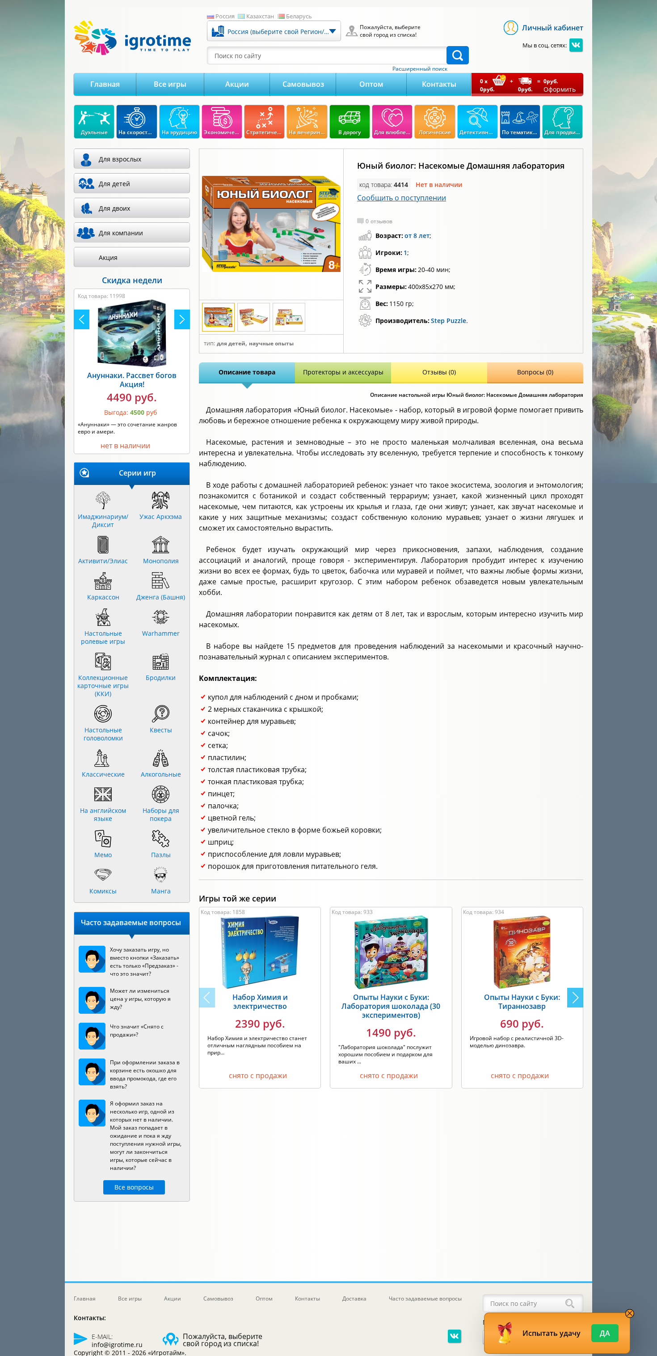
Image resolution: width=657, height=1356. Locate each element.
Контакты (439, 84)
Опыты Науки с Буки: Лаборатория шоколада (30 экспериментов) (390, 1006)
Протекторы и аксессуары (343, 372)
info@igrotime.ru (117, 1344)
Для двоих (114, 208)
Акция (108, 257)
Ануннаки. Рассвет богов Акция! (132, 380)
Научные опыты (271, 343)
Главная (105, 84)
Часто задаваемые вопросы (425, 1298)
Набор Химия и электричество (260, 1002)
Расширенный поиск (419, 69)
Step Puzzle (448, 320)
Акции (237, 84)
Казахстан (260, 16)
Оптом (371, 84)
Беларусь (299, 16)
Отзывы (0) (439, 372)
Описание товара (247, 372)
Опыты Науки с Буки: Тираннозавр (522, 1002)
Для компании (121, 233)
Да (605, 1333)
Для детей (231, 343)
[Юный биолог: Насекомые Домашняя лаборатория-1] (271, 224)
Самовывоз (303, 84)
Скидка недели (132, 280)
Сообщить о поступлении (401, 198)
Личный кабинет (552, 28)
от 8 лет (417, 235)
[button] (575, 997)
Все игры (170, 84)
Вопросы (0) (535, 372)
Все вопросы (134, 1187)
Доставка (354, 1298)
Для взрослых (120, 159)
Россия (225, 16)
